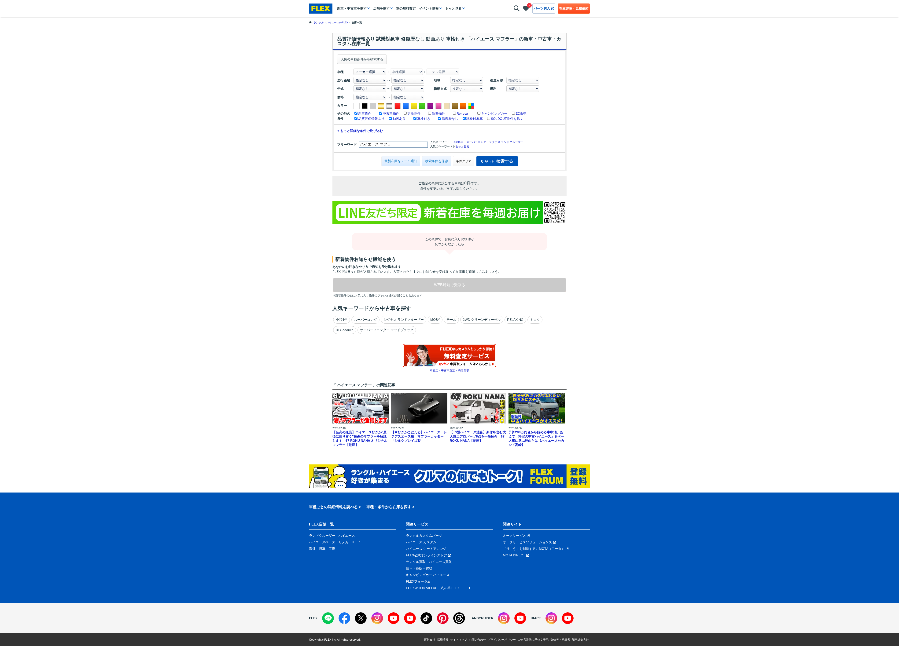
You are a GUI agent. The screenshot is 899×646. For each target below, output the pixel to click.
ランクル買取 (416, 562)
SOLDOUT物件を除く (507, 118)
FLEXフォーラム (418, 581)
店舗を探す (381, 8)
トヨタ (535, 319)
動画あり (399, 118)
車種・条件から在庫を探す (388, 507)
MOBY (435, 319)
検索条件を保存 (436, 161)
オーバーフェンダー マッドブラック (386, 330)
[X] (361, 618)
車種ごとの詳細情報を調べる (333, 507)
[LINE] (328, 618)
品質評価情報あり (371, 118)
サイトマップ (458, 639)
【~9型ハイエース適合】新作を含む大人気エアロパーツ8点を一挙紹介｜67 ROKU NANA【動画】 (478, 436)
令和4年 (458, 142)
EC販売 (521, 113)
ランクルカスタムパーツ (424, 535)
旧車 (322, 549)
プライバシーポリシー (502, 639)
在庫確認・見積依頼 (574, 8)
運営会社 (429, 639)
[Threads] (459, 618)
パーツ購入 (542, 8)
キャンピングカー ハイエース (428, 575)
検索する (497, 161)
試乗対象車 (474, 118)
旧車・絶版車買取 (419, 568)
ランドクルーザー (322, 535)
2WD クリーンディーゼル (482, 319)
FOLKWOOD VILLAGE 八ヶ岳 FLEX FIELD (438, 588)
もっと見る (453, 8)
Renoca (462, 113)
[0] (526, 9)
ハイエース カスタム (421, 542)
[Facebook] (344, 618)
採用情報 (442, 639)
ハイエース (347, 535)
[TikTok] (426, 618)
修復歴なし (450, 118)
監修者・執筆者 (560, 639)
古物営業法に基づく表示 (533, 639)
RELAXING (515, 319)
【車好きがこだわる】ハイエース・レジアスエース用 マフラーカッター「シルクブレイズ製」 (419, 436)
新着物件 (438, 113)
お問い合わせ (477, 639)
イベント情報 (429, 8)
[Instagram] (377, 618)
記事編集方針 (580, 639)
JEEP (356, 542)
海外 (312, 549)
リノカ (343, 542)
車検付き (423, 118)
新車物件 (364, 113)
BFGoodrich (345, 330)
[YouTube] (393, 618)
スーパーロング (476, 142)
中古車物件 (391, 113)
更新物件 (413, 113)
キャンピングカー (494, 113)
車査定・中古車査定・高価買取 (449, 370)
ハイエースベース (322, 542)
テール (451, 319)
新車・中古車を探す (352, 8)
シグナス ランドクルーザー (506, 142)
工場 (332, 549)
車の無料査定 (406, 8)
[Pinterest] (443, 618)
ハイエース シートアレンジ (426, 549)
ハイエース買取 (440, 562)
